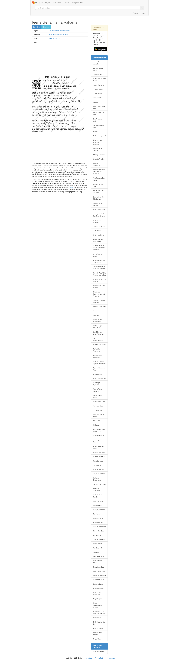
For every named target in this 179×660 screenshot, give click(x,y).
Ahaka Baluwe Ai (98, 435)
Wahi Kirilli (96, 552)
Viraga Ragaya (97, 599)
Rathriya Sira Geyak (99, 345)
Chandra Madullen (99, 226)
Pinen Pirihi (96, 421)
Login (143, 13)
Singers (47, 3)
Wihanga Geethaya (99, 155)
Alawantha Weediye (99, 575)
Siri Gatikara (97, 618)
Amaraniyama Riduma (97, 441)
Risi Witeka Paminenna (96, 350)
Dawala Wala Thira (99, 402)
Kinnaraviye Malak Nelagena (99, 301)
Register (136, 13)
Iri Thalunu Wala (98, 89)
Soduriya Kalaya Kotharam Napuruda (98, 142)
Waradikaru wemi (98, 556)
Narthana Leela (98, 584)
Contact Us (111, 658)
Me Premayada (98, 501)
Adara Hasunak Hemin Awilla (98, 240)
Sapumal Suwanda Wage (99, 369)
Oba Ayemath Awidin (97, 120)
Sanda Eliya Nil (98, 522)
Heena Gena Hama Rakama (99, 287)
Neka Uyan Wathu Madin (99, 415)
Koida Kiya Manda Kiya (99, 623)
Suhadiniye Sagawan (96, 384)
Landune (96, 102)
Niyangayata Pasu (99, 510)
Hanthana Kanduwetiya (97, 479)
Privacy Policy (99, 658)
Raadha (95, 131)
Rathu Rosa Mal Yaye (98, 185)
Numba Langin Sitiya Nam (97, 327)
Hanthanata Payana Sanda (99, 80)
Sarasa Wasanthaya (99, 378)
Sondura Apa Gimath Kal (97, 593)
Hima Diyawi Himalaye (97, 221)
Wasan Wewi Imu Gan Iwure (98, 192)
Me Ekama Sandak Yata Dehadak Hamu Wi (99, 172)
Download (46, 27)
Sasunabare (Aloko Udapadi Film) (99, 430)
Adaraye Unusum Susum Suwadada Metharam (99, 247)
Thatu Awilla (97, 231)
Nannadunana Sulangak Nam (97, 320)
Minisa (95, 311)
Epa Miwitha (97, 465)
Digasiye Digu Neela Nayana (99, 280)
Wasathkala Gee (98, 548)
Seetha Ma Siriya (98, 235)
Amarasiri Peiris (54, 31)
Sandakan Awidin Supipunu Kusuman (99, 362)
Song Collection (77, 3)
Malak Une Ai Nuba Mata (99, 114)
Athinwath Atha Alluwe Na (98, 63)
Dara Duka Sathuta (99, 457)
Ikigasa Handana (98, 85)
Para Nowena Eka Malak (99, 179)
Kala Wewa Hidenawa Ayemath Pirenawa (99, 294)
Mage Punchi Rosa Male (99, 107)
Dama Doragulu (98, 461)
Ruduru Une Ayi (98, 518)
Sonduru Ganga (98, 628)
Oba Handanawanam (98, 339)
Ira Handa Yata (98, 410)
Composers (57, 3)
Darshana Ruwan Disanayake (58, 34)
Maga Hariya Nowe (99, 571)
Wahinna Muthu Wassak (98, 204)
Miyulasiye (96, 315)
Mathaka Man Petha (99, 307)
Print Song (36, 27)
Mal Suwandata (98, 406)
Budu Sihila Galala (99, 210)
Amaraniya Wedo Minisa (98, 447)
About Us (89, 658)
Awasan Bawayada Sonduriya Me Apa (99, 268)
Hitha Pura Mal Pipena (97, 562)
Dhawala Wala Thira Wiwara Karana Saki (99, 274)
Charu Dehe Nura (98, 74)
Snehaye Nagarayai (99, 136)
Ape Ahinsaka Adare (97, 255)
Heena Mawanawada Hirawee (97, 605)
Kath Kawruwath (98, 93)
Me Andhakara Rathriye (97, 496)
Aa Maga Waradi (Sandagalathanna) (99, 215)
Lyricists (66, 3)
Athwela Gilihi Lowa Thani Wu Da (99, 261)
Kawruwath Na (97, 98)
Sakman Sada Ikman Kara (97, 356)
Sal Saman (96, 425)
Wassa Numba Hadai (97, 396)
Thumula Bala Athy (99, 539)
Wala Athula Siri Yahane (98, 149)
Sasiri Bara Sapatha (99, 527)
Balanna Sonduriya (99, 452)
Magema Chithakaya (96, 164)
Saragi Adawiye (98, 374)
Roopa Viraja (97, 639)
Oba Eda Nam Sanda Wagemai (98, 333)
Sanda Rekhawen (98, 588)
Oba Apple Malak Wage (98, 126)
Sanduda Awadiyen (99, 159)
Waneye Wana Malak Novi (97, 390)
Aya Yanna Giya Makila (98, 69)
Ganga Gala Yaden (99, 474)
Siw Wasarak (97, 535)
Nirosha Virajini (65, 31)
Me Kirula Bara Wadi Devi (97, 633)
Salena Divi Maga (98, 531)
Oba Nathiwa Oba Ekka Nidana (98, 198)
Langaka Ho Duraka (99, 484)
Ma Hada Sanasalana (96, 489)
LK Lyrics (39, 2)
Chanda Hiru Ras (98, 580)
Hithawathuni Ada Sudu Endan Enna (99, 612)
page (71, 187)
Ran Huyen (96, 514)
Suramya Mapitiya (54, 38)
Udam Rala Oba (98, 544)
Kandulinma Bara (98, 567)
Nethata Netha (97, 505)
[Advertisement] (60, 60)
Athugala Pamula (98, 469)
